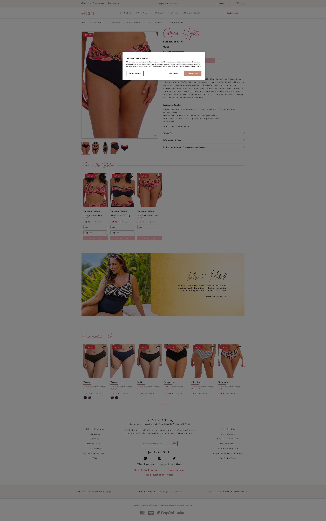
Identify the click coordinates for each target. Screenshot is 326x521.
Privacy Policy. (196, 66)
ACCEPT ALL (193, 73)
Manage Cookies (135, 73)
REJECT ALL (173, 73)
